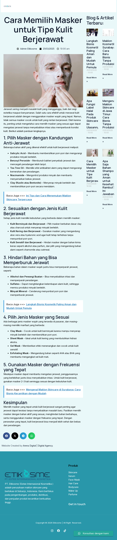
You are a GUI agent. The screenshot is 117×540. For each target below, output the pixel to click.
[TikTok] (65, 530)
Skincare (72, 472)
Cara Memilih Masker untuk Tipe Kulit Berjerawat (94, 171)
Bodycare (73, 487)
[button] (6, 435)
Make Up (73, 490)
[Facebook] (58, 530)
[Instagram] (52, 530)
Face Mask (74, 479)
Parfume (72, 494)
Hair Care (73, 483)
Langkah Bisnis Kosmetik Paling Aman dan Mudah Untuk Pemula (93, 54)
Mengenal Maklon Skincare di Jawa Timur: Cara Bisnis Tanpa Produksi (109, 114)
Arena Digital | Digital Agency (38, 445)
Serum (71, 476)
